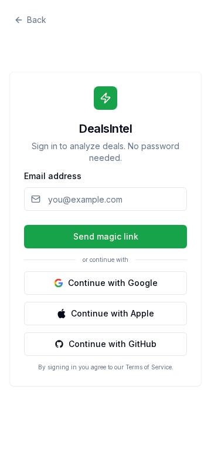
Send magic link (105, 236)
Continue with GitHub (112, 344)
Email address (52, 176)
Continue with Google (113, 283)
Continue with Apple (112, 313)
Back (36, 20)
